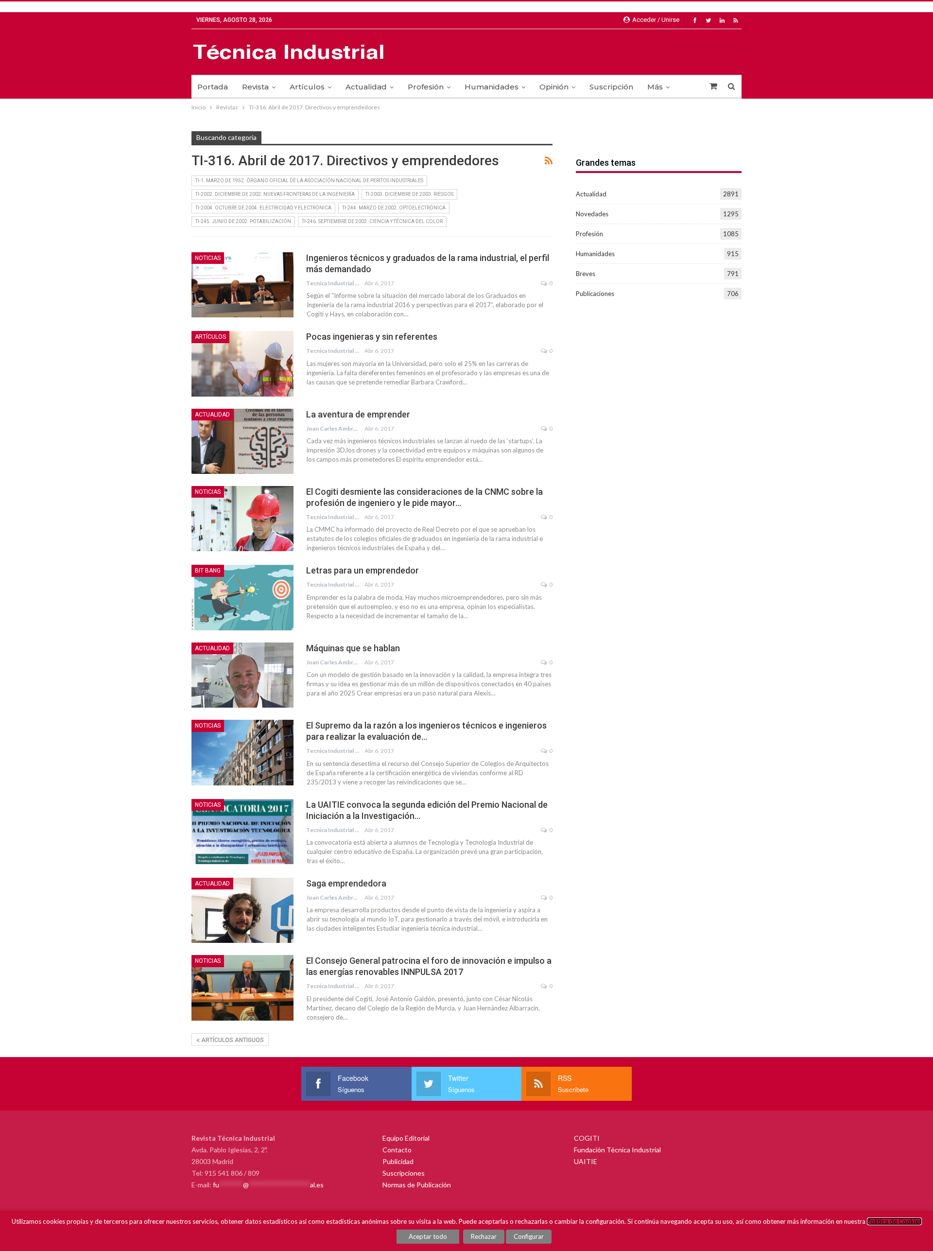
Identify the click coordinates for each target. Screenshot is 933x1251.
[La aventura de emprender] (242, 441)
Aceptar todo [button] (428, 1236)
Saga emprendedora (346, 883)
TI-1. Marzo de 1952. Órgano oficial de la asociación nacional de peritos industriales (309, 180)
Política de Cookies (894, 1221)
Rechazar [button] (484, 1236)
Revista (255, 86)
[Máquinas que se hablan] (242, 675)
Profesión (426, 86)
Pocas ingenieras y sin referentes (371, 336)
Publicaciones (595, 293)
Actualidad (366, 86)
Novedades (592, 214)
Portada (212, 86)
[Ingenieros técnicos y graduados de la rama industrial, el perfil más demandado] (242, 284)
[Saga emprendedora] (242, 910)
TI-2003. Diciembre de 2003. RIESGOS (409, 194)
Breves (585, 274)
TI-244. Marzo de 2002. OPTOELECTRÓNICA (394, 207)
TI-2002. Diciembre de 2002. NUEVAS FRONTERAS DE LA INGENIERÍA (275, 194)
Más (655, 86)
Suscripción (611, 86)
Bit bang (208, 570)
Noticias (208, 258)
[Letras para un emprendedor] (242, 597)
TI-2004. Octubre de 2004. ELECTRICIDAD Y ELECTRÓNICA (263, 207)
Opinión (554, 86)
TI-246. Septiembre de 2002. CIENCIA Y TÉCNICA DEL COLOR (372, 221)
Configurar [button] (529, 1236)
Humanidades (491, 86)
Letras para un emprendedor (362, 570)
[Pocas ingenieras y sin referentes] (242, 363)
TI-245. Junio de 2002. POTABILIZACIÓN (243, 221)
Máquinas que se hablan (353, 648)
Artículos (307, 86)
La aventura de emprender (358, 414)
